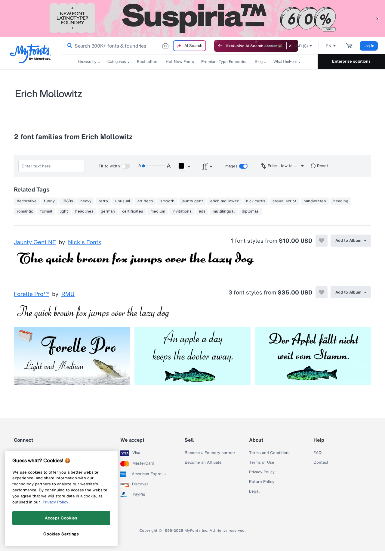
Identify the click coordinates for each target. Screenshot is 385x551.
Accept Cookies (61, 518)
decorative (27, 201)
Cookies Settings (61, 534)
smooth (167, 201)
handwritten (314, 201)
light (64, 211)
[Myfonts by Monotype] (30, 53)
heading (340, 201)
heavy (85, 201)
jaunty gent (192, 201)
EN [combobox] (328, 46)
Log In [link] (368, 46)
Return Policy (261, 481)
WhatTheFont (285, 61)
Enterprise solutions (351, 61)
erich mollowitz (224, 201)
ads (202, 211)
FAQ (317, 452)
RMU (68, 294)
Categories (116, 61)
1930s (67, 201)
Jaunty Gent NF (35, 242)
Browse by (87, 61)
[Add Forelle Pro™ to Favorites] (322, 292)
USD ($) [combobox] (301, 46)
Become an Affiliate (203, 462)
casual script (284, 201)
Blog (259, 61)
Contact (320, 462)
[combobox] (134, 45)
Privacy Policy (262, 472)
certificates (132, 211)
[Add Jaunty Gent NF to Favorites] (322, 241)
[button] (377, 18)
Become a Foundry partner (210, 452)
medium (157, 211)
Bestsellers (148, 61)
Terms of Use (261, 462)
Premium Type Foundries (224, 61)
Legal (254, 491)
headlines (84, 211)
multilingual (224, 211)
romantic (25, 211)
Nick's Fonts (84, 242)
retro (103, 201)
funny (49, 201)
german (108, 211)
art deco (145, 201)
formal (46, 211)
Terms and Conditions (270, 452)
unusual (122, 201)
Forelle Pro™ (31, 294)
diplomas (250, 211)
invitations (182, 211)
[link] (69, 46)
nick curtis (255, 201)
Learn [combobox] (270, 46)
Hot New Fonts (180, 61)
